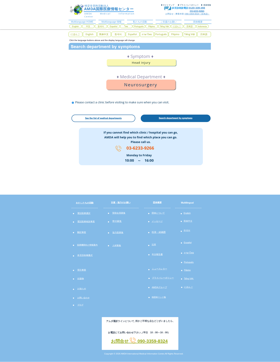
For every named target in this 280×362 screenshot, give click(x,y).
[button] (75, 34)
